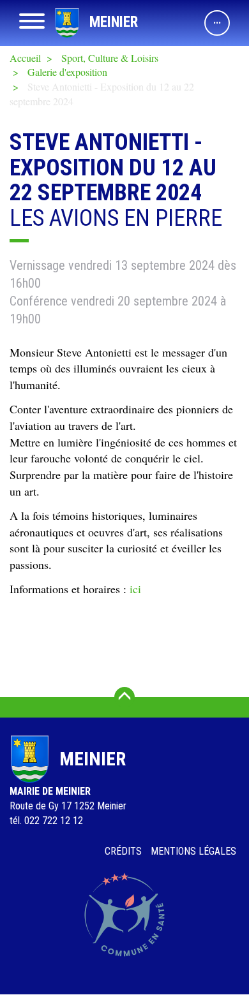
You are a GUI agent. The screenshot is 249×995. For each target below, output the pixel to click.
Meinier (113, 22)
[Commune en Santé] (124, 914)
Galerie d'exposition (67, 71)
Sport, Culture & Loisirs (109, 57)
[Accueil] (67, 23)
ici (135, 588)
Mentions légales (193, 851)
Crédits (123, 851)
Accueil (25, 57)
